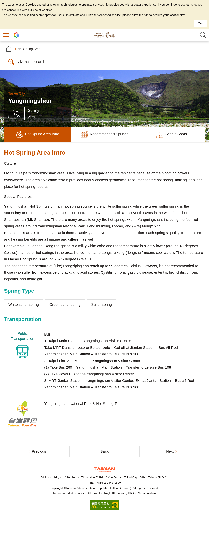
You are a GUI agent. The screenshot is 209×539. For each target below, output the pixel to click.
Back (104, 451)
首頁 (8, 48)
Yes (200, 23)
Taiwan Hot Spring (104, 35)
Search (203, 35)
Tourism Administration (104, 470)
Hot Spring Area (28, 49)
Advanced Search (30, 62)
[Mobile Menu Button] (6, 35)
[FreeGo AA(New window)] (104, 509)
